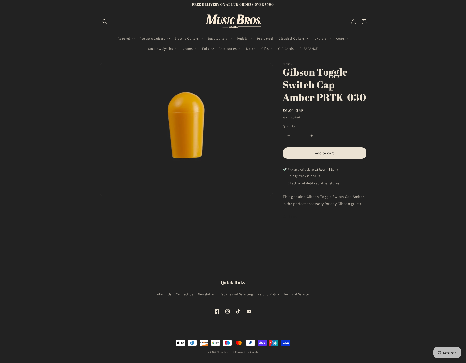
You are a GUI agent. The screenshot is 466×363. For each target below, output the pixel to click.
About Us (164, 294)
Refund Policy (268, 294)
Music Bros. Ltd (225, 352)
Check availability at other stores (313, 183)
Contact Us (184, 294)
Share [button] (292, 216)
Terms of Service (296, 294)
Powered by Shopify (246, 352)
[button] (105, 21)
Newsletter (206, 294)
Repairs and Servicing (236, 294)
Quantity (289, 126)
